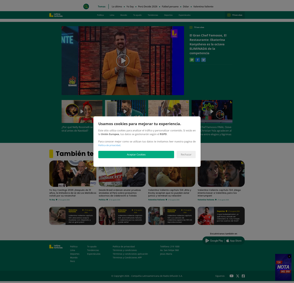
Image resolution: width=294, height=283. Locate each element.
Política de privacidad (109, 145)
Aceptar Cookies (136, 154)
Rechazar (186, 154)
